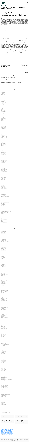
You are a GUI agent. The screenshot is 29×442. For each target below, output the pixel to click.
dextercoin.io (2, 316)
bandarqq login (4, 430)
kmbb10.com (2, 366)
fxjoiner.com (2, 214)
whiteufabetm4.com (3, 161)
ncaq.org (2, 109)
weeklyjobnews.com (3, 396)
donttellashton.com (3, 329)
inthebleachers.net (3, 310)
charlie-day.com (3, 375)
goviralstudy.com (3, 304)
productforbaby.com (3, 354)
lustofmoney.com (3, 405)
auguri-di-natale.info (3, 237)
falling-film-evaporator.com (4, 387)
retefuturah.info (3, 168)
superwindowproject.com (4, 301)
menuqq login (2, 429)
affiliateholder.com (3, 409)
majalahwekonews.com (4, 324)
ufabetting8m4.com (3, 153)
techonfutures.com (3, 194)
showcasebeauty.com (4, 251)
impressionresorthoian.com (4, 385)
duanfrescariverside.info (4, 164)
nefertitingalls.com (3, 104)
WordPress (16, 440)
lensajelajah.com (3, 107)
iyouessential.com (3, 117)
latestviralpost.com (3, 358)
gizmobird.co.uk (3, 234)
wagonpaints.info (3, 174)
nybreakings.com (3, 201)
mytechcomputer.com (4, 223)
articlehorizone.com (3, 138)
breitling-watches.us (3, 240)
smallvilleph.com (3, 264)
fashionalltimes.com (3, 208)
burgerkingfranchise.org (4, 350)
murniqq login (4, 433)
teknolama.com (3, 353)
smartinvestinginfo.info (4, 169)
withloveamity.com (3, 118)
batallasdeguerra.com (4, 266)
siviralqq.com (2, 384)
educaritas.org (3, 106)
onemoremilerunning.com (4, 363)
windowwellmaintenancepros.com (5, 408)
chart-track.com (3, 270)
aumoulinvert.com (3, 299)
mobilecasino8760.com (4, 294)
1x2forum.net (2, 93)
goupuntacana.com (3, 99)
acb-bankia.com (3, 381)
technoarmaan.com (3, 210)
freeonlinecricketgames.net (4, 274)
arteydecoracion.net (3, 283)
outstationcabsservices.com (5, 202)
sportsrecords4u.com (4, 151)
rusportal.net (2, 336)
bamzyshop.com (3, 192)
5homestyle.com (3, 318)
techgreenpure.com (3, 126)
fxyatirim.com (2, 120)
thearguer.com (3, 370)
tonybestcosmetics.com (4, 212)
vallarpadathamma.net (4, 351)
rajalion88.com (3, 98)
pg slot (8, 432)
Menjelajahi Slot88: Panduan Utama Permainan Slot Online (9, 84)
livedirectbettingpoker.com (4, 376)
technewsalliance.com (4, 170)
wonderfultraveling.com (4, 271)
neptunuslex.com (3, 236)
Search (27, 72)
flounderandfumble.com (4, 166)
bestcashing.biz (3, 275)
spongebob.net (3, 346)
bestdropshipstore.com (4, 127)
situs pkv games (7, 429)
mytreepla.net (3, 147)
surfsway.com (2, 129)
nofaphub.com (3, 103)
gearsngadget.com (3, 143)
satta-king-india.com (4, 136)
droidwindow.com (3, 187)
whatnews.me (3, 178)
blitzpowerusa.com (3, 360)
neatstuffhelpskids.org (4, 268)
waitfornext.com (3, 175)
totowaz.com (2, 393)
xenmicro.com (3, 110)
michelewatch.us (3, 238)
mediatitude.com (3, 246)
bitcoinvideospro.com (4, 341)
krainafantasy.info (3, 333)
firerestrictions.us (3, 276)
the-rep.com (2, 256)
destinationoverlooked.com (4, 400)
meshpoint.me (3, 345)
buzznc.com (2, 213)
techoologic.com (3, 195)
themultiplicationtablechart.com (5, 314)
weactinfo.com (3, 368)
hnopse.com (2, 403)
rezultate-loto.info (3, 149)
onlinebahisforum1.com (4, 96)
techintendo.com (3, 125)
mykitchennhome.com (4, 298)
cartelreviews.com (3, 128)
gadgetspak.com (3, 142)
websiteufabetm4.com (4, 160)
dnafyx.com (2, 115)
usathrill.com (2, 198)
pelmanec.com (3, 326)
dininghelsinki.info (3, 163)
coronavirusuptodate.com (4, 140)
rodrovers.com (3, 134)
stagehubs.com (3, 92)
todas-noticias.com (3, 334)
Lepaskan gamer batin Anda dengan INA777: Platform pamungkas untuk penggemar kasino (7, 65)
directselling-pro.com (4, 219)
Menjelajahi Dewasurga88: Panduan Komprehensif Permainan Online (10, 79)
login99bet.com (3, 94)
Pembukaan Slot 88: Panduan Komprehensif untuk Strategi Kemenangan (11, 82)
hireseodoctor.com (3, 144)
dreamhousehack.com (4, 206)
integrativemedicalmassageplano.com (6, 379)
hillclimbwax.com (3, 402)
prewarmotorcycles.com (4, 247)
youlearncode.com (3, 119)
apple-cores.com (3, 306)
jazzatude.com (3, 259)
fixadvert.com (2, 242)
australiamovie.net (3, 233)
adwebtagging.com (3, 398)
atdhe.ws (2, 288)
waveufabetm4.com (3, 158)
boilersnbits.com (3, 357)
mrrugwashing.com (3, 380)
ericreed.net (2, 292)
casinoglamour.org (3, 315)
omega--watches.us (3, 239)
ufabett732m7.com (3, 185)
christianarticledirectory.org (4, 317)
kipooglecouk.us (3, 297)
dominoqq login (9, 430)
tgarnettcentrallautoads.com (5, 241)
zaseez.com (2, 101)
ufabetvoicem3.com (3, 157)
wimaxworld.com (3, 273)
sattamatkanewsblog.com (4, 391)
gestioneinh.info (3, 181)
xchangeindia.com (3, 204)
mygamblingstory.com (4, 323)
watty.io (2, 337)
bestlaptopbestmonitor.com (5, 285)
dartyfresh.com (3, 112)
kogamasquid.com (3, 313)
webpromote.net (3, 281)
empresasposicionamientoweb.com (6, 211)
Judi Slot (6, 60)
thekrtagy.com (3, 203)
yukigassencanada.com (4, 137)
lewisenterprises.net (3, 113)
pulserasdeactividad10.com (4, 307)
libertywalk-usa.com (3, 232)
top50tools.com (3, 255)
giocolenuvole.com (3, 116)
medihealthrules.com (4, 197)
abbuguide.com (3, 121)
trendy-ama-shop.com (4, 184)
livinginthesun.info (3, 338)
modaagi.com (3, 263)
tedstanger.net (3, 172)
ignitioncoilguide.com (4, 222)
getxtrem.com (3, 367)
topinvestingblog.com (4, 254)
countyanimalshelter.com (4, 397)
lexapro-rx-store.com (4, 311)
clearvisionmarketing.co (4, 176)
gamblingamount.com (4, 401)
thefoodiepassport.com (4, 300)
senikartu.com (3, 335)
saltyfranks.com (3, 257)
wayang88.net (3, 159)
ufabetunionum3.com (4, 154)
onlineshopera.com (3, 111)
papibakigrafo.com (3, 302)
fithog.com (2, 284)
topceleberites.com (3, 152)
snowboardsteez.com (4, 364)
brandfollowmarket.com (4, 395)
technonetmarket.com (4, 171)
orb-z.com (2, 355)
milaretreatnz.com (3, 262)
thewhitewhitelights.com (4, 287)
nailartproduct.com (3, 130)
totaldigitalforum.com (4, 209)
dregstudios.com (3, 267)
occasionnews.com (3, 404)
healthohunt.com (3, 167)
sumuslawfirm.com (3, 388)
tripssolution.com (3, 135)
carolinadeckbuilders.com (4, 253)
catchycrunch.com (3, 102)
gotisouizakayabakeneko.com (5, 344)
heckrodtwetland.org (3, 289)
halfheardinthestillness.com (4, 290)
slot (8, 60)
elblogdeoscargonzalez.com (5, 280)
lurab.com (2, 221)
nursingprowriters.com (4, 389)
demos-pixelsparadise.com (4, 245)
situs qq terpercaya (10, 434)
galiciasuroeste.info (3, 265)
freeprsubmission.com (4, 188)
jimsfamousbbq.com (3, 231)
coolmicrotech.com (3, 205)
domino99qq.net (3, 327)
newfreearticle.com (3, 359)
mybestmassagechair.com (4, 291)
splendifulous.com (3, 150)
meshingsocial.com (3, 369)
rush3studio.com (3, 330)
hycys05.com (2, 362)
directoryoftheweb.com (4, 328)
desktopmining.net (3, 309)
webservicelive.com (3, 225)
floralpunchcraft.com (3, 372)
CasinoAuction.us (3, 296)
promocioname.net (3, 272)
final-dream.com (3, 179)
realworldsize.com (3, 352)
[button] (26, 2)
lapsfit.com (2, 145)
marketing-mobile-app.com (4, 371)
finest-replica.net (3, 180)
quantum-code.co (3, 177)
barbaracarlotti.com (3, 308)
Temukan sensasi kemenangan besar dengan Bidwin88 (22, 65)
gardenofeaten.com (3, 361)
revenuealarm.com (3, 220)
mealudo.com (2, 374)
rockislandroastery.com (4, 218)
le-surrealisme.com (3, 250)
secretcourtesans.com (4, 95)
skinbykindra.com (3, 215)
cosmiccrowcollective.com (4, 342)
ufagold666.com (3, 189)
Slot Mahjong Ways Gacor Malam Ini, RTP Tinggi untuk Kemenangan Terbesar (13, 8)
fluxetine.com (2, 293)
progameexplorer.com (4, 217)
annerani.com (2, 258)
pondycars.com (3, 193)
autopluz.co (2, 243)
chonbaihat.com (3, 279)
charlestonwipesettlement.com (5, 394)
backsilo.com (2, 383)
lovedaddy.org (3, 378)
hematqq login (9, 433)
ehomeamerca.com (3, 124)
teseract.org (2, 183)
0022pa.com (2, 260)
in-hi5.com (2, 332)
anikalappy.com (3, 162)
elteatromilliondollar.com (4, 349)
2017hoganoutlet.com (4, 325)
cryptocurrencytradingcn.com (5, 392)
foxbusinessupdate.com (4, 377)
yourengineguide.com (4, 200)
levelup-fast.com (3, 146)
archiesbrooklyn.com (3, 277)
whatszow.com (3, 123)
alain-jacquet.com (3, 343)
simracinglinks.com (3, 248)
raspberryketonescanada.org (5, 196)
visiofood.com (3, 186)
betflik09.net (2, 108)
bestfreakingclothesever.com (5, 386)
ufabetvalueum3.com (4, 155)
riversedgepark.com (3, 100)
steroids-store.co (3, 282)
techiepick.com (3, 191)
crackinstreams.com (3, 141)
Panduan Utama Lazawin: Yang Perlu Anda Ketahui (8, 77)
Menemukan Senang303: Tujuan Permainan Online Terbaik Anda (9, 80)
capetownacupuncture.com (4, 340)
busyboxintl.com (3, 347)
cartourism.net (3, 305)
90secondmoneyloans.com (4, 132)
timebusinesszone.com (4, 406)
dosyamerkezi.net (3, 249)
